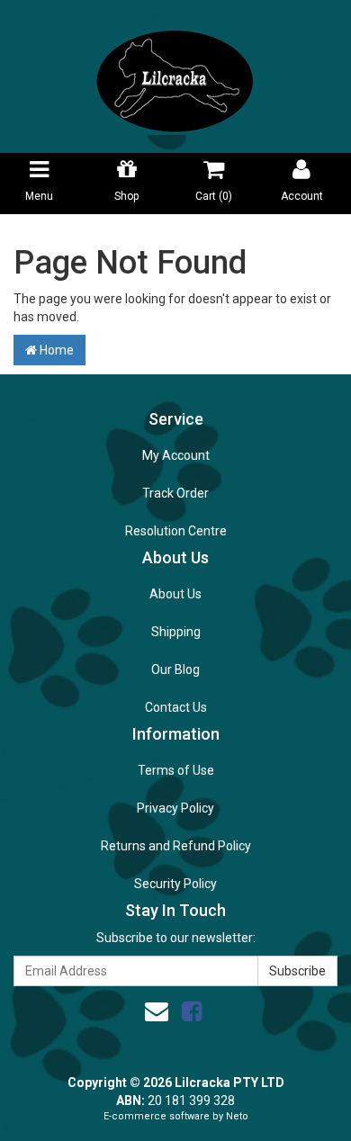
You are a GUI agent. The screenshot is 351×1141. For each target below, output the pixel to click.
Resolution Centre (176, 531)
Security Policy (175, 883)
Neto (237, 1116)
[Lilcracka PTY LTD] (175, 75)
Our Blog (175, 669)
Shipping (176, 631)
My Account (176, 455)
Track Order (175, 493)
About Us (175, 594)
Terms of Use (176, 770)
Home (55, 350)
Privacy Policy (175, 808)
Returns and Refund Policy (176, 846)
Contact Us (176, 707)
